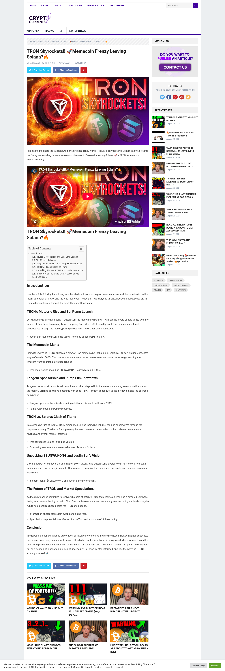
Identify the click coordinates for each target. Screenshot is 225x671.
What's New (43, 42)
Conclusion (41, 277)
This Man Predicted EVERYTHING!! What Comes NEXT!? (179, 181)
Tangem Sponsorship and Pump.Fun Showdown (59, 263)
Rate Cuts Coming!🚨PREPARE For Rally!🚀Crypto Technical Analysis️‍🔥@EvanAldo (181, 258)
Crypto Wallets (181, 285)
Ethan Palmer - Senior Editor (40, 63)
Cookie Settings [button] (198, 666)
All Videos (158, 281)
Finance (49, 31)
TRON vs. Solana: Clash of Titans (51, 267)
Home (33, 5)
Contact (59, 5)
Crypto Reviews (161, 285)
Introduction (37, 253)
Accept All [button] (215, 666)
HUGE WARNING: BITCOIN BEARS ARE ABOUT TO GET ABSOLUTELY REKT (129, 648)
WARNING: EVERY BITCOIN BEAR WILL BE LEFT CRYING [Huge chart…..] (87, 611)
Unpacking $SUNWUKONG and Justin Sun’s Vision (59, 270)
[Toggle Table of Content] (80, 249)
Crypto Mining (175, 281)
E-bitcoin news (77, 31)
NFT (62, 31)
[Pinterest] (84, 70)
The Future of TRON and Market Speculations (57, 273)
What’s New (32, 31)
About (44, 5)
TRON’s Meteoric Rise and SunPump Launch (57, 257)
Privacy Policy (95, 5)
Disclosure (75, 5)
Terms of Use (117, 5)
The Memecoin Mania (46, 260)
